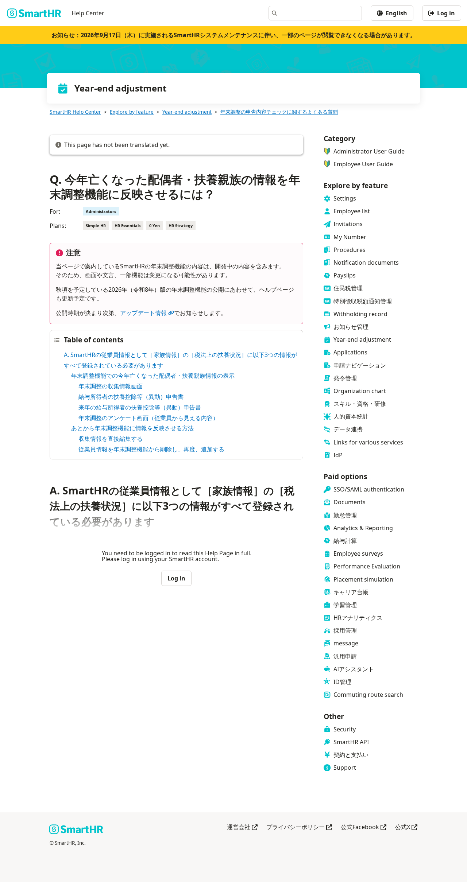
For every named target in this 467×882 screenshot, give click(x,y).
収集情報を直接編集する (110, 439)
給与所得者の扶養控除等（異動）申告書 (131, 397)
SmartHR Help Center (75, 111)
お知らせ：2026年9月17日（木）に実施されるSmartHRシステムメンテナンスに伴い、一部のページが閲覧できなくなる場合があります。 (233, 35)
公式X (406, 827)
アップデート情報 (143, 313)
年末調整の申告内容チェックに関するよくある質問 (279, 111)
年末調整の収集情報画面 (110, 386)
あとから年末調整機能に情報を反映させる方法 (132, 428)
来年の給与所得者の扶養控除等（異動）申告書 (139, 407)
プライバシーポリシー (299, 827)
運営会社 (242, 827)
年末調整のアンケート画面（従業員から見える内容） (148, 418)
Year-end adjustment (187, 111)
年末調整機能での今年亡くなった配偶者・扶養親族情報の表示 (153, 376)
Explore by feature (132, 111)
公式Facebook (363, 827)
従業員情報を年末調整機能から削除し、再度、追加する (151, 449)
